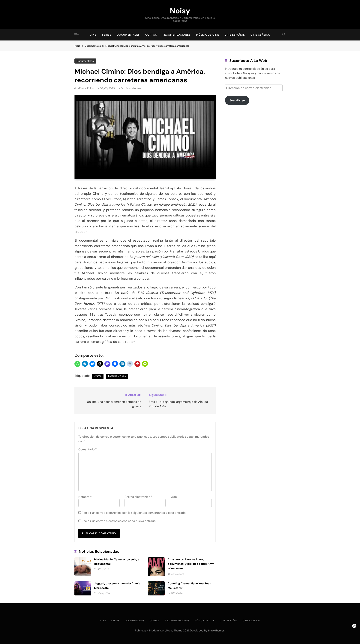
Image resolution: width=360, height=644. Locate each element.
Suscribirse (237, 100)
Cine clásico (260, 34)
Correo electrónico (138, 497)
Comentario (87, 449)
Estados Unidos (117, 375)
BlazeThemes (216, 630)
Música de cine (207, 34)
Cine (93, 34)
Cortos (151, 34)
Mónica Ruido (86, 88)
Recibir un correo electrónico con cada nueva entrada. (119, 521)
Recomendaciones (176, 34)
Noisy (180, 11)
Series (106, 34)
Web (174, 497)
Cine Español (235, 34)
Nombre (85, 497)
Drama (97, 375)
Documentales (128, 34)
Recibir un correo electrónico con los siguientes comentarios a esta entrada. (134, 513)
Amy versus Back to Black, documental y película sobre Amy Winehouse (191, 564)
